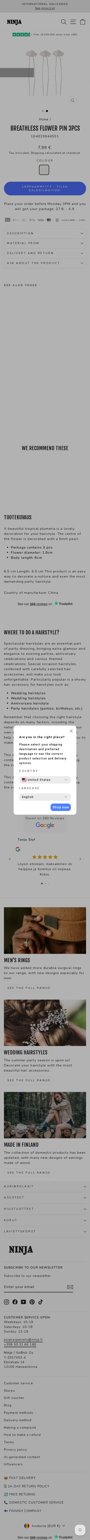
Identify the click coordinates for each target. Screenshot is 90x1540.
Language (29, 788)
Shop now (60, 807)
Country (28, 771)
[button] (71, 731)
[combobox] (36, 780)
